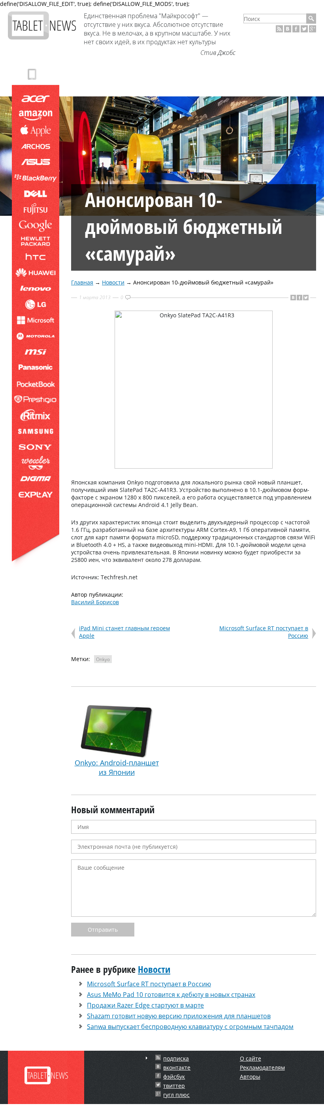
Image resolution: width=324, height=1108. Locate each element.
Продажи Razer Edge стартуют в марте (145, 1005)
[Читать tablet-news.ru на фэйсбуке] (296, 28)
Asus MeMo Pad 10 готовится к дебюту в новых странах (171, 994)
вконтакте (176, 1067)
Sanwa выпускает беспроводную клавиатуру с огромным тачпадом (190, 1026)
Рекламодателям (262, 1067)
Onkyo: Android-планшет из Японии (117, 767)
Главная (82, 282)
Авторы (250, 1076)
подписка (176, 1058)
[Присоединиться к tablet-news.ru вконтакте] (287, 28)
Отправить (103, 929)
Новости (113, 282)
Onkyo (103, 659)
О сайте (250, 1058)
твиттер (174, 1085)
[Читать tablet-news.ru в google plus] (312, 28)
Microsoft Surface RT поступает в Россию (149, 984)
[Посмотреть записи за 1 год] (146, 1058)
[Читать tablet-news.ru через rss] (279, 28)
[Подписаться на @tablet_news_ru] (304, 28)
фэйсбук (174, 1076)
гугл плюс (176, 1095)
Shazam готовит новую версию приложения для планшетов (179, 1016)
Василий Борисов (95, 602)
